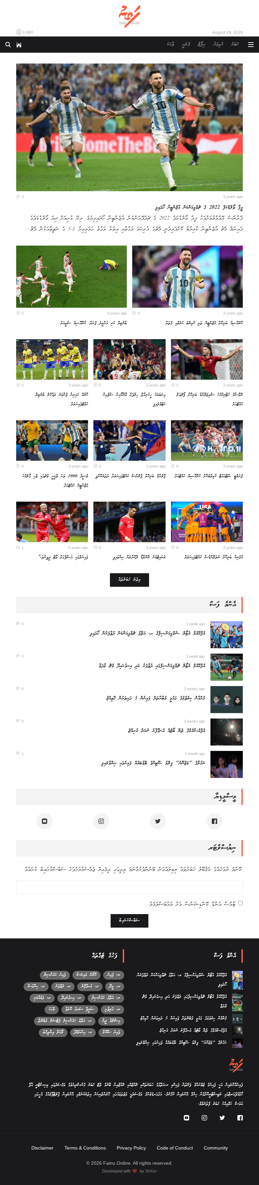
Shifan (151, 1171)
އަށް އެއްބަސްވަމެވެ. (191, 905)
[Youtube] (44, 821)
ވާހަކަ (170, 45)
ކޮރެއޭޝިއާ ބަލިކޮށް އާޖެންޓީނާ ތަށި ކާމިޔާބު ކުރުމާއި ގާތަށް (204, 323)
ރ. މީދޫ (114, 986)
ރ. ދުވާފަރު (62, 986)
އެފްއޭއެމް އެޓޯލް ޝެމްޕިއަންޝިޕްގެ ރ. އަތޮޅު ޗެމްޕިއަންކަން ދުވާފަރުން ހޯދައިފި (147, 634)
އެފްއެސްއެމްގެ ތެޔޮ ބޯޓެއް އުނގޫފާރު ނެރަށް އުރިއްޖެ (166, 731)
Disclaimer (42, 1148)
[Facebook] (214, 821)
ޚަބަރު (235, 45)
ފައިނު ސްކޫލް (111, 1032)
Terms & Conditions (85, 1148)
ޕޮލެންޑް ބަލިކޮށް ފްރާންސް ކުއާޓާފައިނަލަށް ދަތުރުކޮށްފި (130, 476)
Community (216, 1148)
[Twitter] (158, 821)
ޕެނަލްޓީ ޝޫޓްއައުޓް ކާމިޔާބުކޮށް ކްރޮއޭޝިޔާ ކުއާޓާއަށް (209, 476)
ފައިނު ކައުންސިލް (55, 975)
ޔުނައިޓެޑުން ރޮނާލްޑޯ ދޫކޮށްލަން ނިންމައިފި (139, 557)
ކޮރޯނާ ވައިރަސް (86, 975)
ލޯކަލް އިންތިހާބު (53, 1032)
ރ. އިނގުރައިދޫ (71, 998)
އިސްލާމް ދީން (111, 1021)
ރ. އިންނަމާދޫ (83, 1032)
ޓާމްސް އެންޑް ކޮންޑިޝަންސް (210, 905)
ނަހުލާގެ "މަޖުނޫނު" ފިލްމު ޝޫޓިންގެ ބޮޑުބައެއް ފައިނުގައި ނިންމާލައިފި (153, 763)
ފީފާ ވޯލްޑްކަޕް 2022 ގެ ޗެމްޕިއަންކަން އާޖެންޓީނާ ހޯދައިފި (199, 208)
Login (28, 32)
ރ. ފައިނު (113, 975)
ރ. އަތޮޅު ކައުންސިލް (106, 998)
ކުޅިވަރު (218, 45)
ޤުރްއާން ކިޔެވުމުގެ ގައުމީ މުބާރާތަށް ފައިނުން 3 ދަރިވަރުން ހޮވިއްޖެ (155, 699)
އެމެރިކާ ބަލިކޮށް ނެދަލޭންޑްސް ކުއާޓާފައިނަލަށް (213, 557)
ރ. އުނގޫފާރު (89, 986)
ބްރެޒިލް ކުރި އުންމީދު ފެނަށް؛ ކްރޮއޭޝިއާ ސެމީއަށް (93, 323)
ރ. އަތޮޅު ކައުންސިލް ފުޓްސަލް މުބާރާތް (64, 1021)
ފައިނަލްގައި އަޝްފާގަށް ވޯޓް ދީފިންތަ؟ (63, 557)
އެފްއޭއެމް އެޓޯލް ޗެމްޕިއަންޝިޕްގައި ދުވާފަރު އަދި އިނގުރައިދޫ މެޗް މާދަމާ (152, 666)
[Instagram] (101, 821)
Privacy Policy (131, 1148)
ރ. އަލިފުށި (112, 1009)
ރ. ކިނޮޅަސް (36, 986)
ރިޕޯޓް (201, 45)
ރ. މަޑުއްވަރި (42, 998)
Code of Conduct (175, 1148)
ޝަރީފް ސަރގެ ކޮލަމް (79, 1009)
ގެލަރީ (186, 45)
